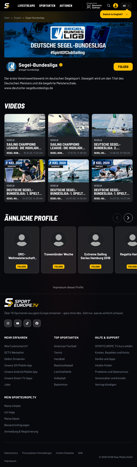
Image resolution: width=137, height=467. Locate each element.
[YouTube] (17, 323)
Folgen (123, 67)
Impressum (10, 460)
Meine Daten (11, 418)
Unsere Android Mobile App (20, 371)
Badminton (61, 384)
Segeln (17, 17)
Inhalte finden (103, 365)
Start (7, 17)
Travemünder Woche (58, 254)
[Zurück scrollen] (117, 217)
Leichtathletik (62, 371)
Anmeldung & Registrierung (21, 431)
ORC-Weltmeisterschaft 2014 (21, 256)
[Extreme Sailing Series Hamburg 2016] (95, 239)
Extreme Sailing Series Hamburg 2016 (95, 256)
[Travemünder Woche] (58, 239)
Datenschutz (11, 452)
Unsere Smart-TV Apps (18, 378)
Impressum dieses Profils (68, 287)
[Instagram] (8, 323)
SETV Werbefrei (14, 352)
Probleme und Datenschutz (111, 371)
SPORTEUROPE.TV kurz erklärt (114, 346)
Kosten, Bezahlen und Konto (112, 352)
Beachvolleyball (63, 365)
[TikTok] (27, 323)
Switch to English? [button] (113, 14)
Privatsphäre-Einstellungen (37, 452)
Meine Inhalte (12, 406)
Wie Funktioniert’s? (16, 346)
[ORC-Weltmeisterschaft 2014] (21, 239)
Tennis (58, 352)
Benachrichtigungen (16, 425)
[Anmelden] (115, 5)
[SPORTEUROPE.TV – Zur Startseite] (6, 5)
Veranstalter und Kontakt (110, 378)
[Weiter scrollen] (128, 217)
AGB (80, 452)
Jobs (7, 384)
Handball (59, 359)
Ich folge (9, 412)
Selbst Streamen (14, 359)
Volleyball (60, 378)
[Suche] (109, 6)
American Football (65, 346)
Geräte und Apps (105, 359)
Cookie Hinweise (65, 452)
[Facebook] (37, 323)
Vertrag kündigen (105, 384)
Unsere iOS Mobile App (18, 365)
